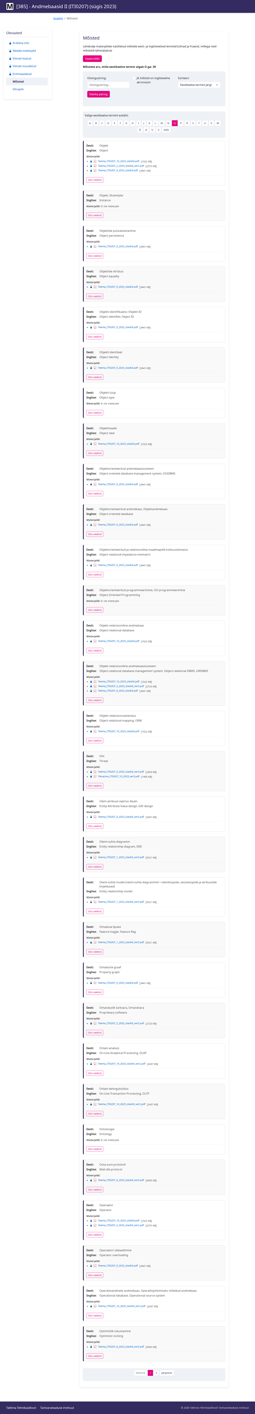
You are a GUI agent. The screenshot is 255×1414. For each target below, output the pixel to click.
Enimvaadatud (22, 74)
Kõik (166, 130)
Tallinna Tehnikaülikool (21, 1408)
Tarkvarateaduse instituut (57, 1408)
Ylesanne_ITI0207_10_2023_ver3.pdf (118, 776)
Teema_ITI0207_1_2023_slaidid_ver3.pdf (121, 857)
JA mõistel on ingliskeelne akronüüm (153, 80)
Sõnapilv (18, 89)
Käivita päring (99, 94)
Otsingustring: (96, 78)
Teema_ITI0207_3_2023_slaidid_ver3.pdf (121, 686)
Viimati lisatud (22, 58)
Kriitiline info (21, 43)
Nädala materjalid (24, 51)
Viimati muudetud (24, 66)
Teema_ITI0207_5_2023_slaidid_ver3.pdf (121, 771)
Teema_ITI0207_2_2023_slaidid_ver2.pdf (121, 165)
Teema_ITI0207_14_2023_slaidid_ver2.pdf (121, 1063)
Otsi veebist (95, 179)
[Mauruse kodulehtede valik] (10, 6)
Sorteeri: (183, 78)
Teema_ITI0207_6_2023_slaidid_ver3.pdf (121, 1180)
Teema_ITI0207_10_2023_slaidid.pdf (118, 161)
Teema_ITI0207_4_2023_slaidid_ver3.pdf (121, 816)
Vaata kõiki (92, 59)
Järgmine (167, 1372)
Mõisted (18, 81)
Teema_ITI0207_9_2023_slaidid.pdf (118, 170)
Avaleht (58, 18)
